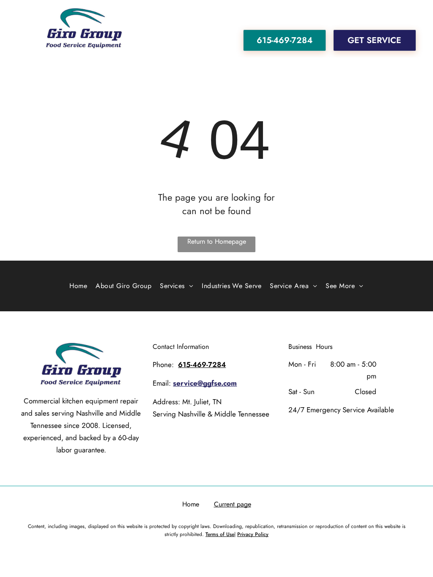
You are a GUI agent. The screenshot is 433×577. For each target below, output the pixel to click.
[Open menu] (14, 28)
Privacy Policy (253, 534)
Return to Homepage (216, 241)
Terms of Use (220, 534)
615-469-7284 (202, 364)
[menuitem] (78, 286)
